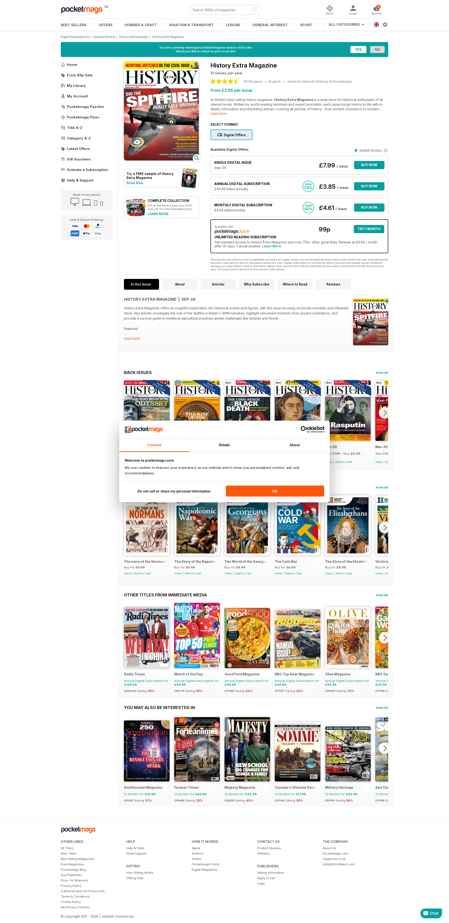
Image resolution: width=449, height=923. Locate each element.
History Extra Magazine (168, 37)
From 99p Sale (80, 75)
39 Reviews (252, 81)
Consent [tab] (154, 445)
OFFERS (105, 25)
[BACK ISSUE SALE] (348, 440)
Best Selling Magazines (77, 859)
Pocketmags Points (206, 864)
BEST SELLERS (74, 25)
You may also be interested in (159, 707)
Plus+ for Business (74, 880)
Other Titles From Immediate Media (165, 594)
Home (72, 64)
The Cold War (286, 561)
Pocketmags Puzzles (85, 106)
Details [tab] (224, 445)
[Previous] (127, 413)
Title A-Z (74, 127)
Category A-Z (79, 138)
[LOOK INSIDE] (161, 159)
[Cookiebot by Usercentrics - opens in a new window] (304, 429)
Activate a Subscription (87, 169)
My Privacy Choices (75, 907)
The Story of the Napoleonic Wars (195, 561)
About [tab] (295, 445)
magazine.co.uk (334, 859)
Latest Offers (78, 148)
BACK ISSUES (138, 372)
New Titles (68, 853)
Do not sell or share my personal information (174, 491)
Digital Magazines (204, 869)
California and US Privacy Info (83, 891)
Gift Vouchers (79, 159)
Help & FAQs (135, 848)
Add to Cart (343, 462)
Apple (196, 848)
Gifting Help (134, 878)
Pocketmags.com (335, 853)
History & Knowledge (133, 37)
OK (275, 491)
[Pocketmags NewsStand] (84, 9)
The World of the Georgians (246, 561)
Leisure (233, 25)
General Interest (270, 25)
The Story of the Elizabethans (346, 561)
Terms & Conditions (75, 896)
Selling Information (270, 872)
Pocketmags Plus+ (83, 117)
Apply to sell (266, 878)
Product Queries (269, 848)
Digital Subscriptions (75, 37)
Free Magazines (72, 864)
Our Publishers (71, 875)
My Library (76, 85)
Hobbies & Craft (141, 25)
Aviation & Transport (191, 25)
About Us (329, 848)
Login (261, 883)
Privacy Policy (71, 885)
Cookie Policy (71, 902)
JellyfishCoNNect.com (339, 864)
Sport (306, 25)
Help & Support (80, 180)
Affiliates (263, 853)
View (379, 462)
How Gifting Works (139, 872)
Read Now (135, 183)
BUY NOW (369, 165)
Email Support (136, 853)
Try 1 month (369, 229)
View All (382, 372)
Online (196, 859)
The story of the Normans (145, 561)
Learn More (271, 246)
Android (197, 853)
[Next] (385, 413)
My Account (77, 96)
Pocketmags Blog (73, 869)
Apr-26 (331, 447)
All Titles (67, 848)
